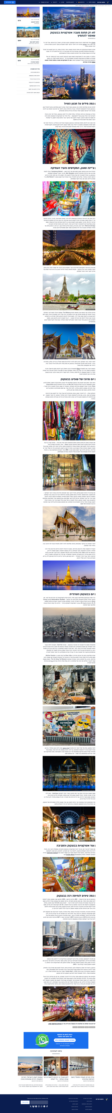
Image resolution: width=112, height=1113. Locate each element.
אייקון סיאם (66, 748)
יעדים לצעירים (81, 1027)
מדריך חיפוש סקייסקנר (34, 86)
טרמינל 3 (75, 1027)
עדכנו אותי (25, 1102)
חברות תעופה (45, 2)
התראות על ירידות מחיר (34, 82)
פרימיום (82, 2)
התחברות (8, 2)
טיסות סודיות (101, 2)
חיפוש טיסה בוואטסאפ (34, 75)
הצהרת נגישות (75, 1109)
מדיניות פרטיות (74, 1106)
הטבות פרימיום (88, 1106)
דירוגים (55, 2)
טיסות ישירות (92, 1027)
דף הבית (109, 5)
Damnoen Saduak (52, 853)
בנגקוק (85, 44)
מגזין (62, 2)
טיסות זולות (92, 2)
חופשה (86, 1027)
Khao (78, 369)
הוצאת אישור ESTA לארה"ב (33, 92)
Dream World (70, 854)
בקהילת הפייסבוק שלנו (55, 1024)
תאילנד (93, 42)
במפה (93, 62)
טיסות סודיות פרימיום (73, 1098)
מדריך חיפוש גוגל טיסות (34, 89)
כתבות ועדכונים (101, 5)
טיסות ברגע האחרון (87, 1098)
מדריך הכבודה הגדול (35, 79)
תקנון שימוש (75, 1104)
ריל (52, 661)
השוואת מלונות (88, 1109)
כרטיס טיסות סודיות (35, 72)
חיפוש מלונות (70, 2)
